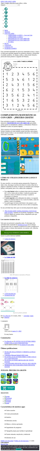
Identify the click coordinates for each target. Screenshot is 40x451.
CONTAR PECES (10, 293)
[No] (22, 449)
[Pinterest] (6, 17)
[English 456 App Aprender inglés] (15, 383)
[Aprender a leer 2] (9, 378)
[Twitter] (6, 10)
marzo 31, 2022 (16, 331)
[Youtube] (6, 20)
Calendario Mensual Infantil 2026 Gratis (16, 355)
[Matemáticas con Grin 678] (9, 383)
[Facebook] (6, 13)
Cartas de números (9, 239)
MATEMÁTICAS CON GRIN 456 (18, 123)
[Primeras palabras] (15, 378)
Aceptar (18, 449)
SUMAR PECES (9, 295)
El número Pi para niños (27, 344)
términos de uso (22, 225)
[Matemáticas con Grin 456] (3, 383)
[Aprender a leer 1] (3, 378)
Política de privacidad (7, 441)
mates (31, 316)
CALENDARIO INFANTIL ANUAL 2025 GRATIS (20, 363)
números (6, 317)
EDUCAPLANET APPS (8, 1)
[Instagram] (6, 27)
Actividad (26, 316)
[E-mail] (6, 23)
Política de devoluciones (21, 441)
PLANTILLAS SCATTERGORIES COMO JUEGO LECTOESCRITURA (20, 342)
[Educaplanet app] (8, 390)
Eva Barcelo (6, 316)
